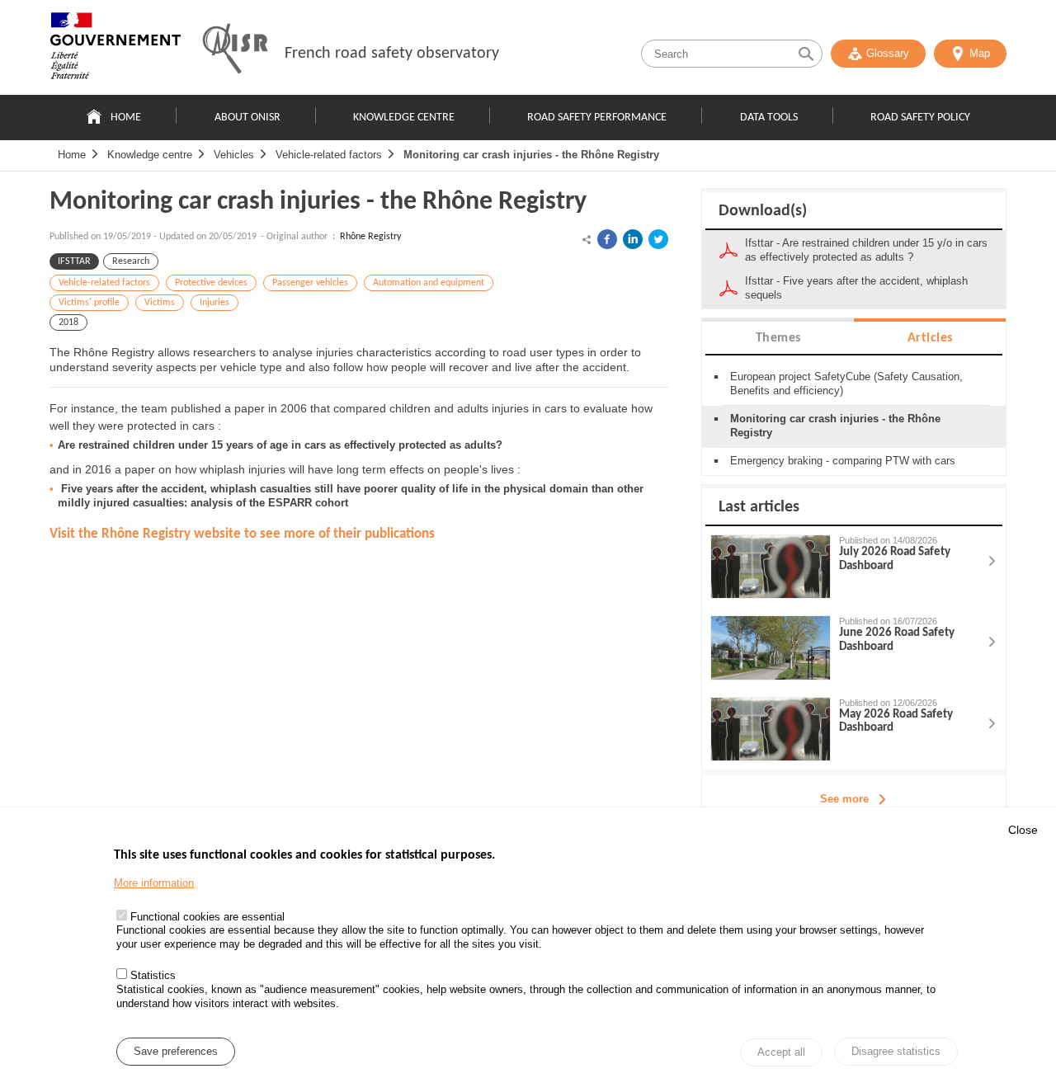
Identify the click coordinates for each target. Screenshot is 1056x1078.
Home (126, 117)
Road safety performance (597, 117)
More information (154, 883)
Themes (778, 338)
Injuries (214, 303)
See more (844, 799)
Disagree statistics (895, 1051)
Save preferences (176, 1052)
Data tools (769, 117)
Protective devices (211, 283)
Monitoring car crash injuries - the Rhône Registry (531, 154)
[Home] (116, 49)
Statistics (153, 976)
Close (1023, 829)
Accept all (781, 1053)
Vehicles (234, 154)
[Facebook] (607, 239)
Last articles (759, 507)
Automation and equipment (428, 283)
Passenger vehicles (310, 283)
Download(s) (763, 211)
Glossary (887, 53)
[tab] (778, 336)
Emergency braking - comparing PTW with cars (842, 460)
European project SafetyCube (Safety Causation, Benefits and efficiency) (846, 383)
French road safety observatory (392, 53)
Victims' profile (89, 303)
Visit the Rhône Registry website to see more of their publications (242, 534)
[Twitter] (658, 239)
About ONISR (247, 117)
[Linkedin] (633, 239)
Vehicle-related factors (329, 154)
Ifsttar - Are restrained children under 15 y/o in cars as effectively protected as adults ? (866, 250)
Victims (159, 303)
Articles (930, 338)
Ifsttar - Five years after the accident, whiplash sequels (856, 288)
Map (979, 53)
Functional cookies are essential (207, 917)
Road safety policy (920, 117)
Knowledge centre (404, 117)
